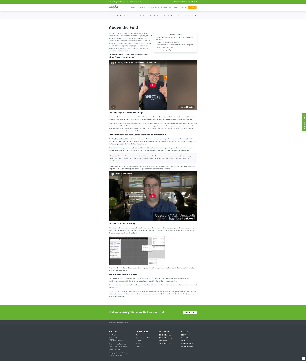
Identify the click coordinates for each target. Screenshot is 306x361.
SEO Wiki (184, 335)
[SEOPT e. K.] (114, 7)
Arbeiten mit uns (114, 349)
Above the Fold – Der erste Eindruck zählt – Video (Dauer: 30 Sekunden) (174, 38)
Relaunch (164, 7)
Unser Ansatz (173, 7)
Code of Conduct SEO (143, 338)
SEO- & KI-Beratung (164, 335)
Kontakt (192, 7)
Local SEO (184, 341)
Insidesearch (114, 161)
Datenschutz (140, 346)
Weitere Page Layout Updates (165, 50)
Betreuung (141, 7)
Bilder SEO (184, 338)
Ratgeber (184, 7)
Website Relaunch (164, 344)
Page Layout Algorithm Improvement (135, 123)
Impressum (139, 344)
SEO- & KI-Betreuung (165, 338)
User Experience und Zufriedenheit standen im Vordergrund (174, 45)
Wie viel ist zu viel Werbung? (164, 47)
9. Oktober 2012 (130, 281)
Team (138, 335)
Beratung (133, 7)
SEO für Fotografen (187, 346)
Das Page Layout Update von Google (167, 42)
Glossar (117, 322)
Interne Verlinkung (187, 344)
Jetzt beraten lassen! (135, 2)
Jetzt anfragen (190, 312)
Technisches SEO (153, 7)
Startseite (111, 322)
